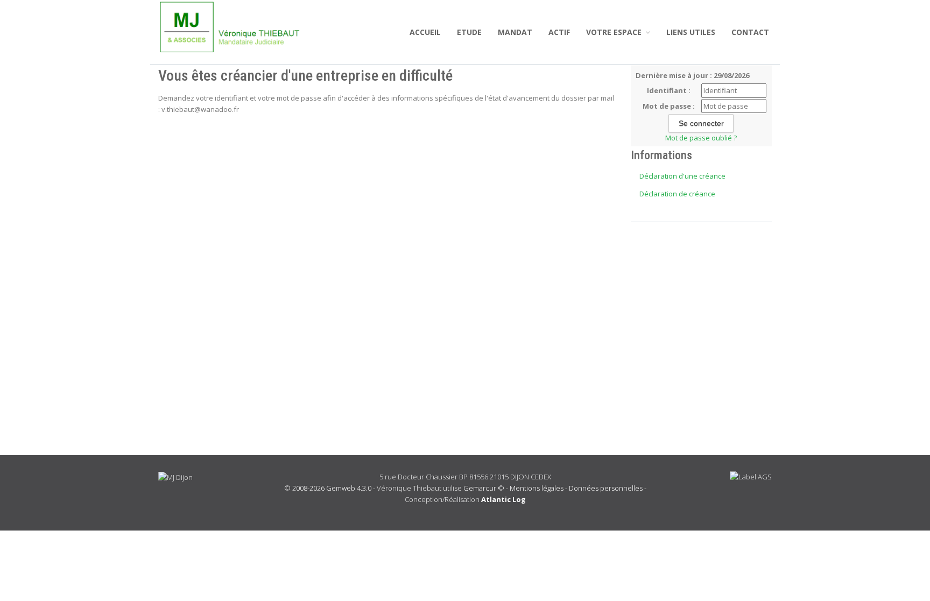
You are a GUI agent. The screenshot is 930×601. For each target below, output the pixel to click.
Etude (469, 32)
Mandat (515, 32)
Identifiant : (669, 90)
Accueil (425, 32)
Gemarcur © (483, 488)
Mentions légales (536, 488)
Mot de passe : (669, 106)
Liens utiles (690, 32)
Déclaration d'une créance (682, 176)
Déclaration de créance (677, 194)
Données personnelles (606, 488)
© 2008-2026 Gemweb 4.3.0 (327, 488)
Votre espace (615, 32)
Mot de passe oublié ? (701, 138)
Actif (559, 32)
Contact (750, 32)
